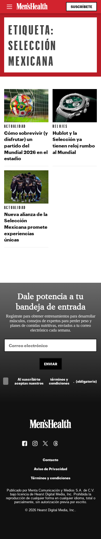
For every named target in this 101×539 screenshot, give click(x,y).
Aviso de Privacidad (50, 469)
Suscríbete (81, 7)
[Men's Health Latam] (32, 6)
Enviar (50, 364)
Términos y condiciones (50, 478)
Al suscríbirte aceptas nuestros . (56, 381)
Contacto (50, 460)
